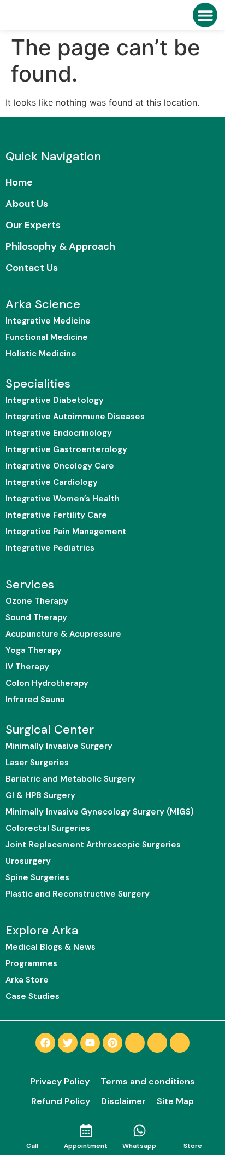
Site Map (175, 1101)
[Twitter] (68, 1043)
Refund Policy (60, 1101)
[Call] (32, 1130)
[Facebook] (45, 1043)
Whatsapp (139, 1145)
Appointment (86, 1145)
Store (192, 1145)
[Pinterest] (112, 1043)
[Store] (193, 1130)
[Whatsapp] (139, 1130)
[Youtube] (90, 1043)
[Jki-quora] (157, 1043)
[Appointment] (86, 1130)
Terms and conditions (147, 1081)
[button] (205, 15)
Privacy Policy (60, 1081)
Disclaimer (123, 1101)
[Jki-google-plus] (180, 1043)
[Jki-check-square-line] (135, 1043)
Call (32, 1145)
